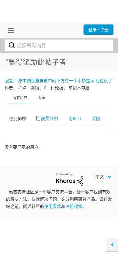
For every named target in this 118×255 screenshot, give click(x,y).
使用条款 (52, 206)
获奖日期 (49, 118)
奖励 (96, 118)
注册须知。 (76, 206)
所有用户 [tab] (20, 97)
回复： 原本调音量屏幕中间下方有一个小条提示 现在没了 (58, 80)
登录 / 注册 (98, 29)
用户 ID (74, 118)
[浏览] (10, 30)
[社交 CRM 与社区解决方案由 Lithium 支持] (69, 179)
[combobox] (59, 45)
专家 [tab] (41, 97)
